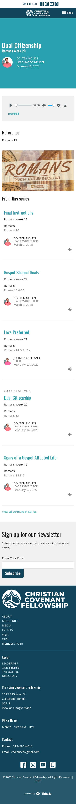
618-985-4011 (29, 4)
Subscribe (13, 573)
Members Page (12, 643)
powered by (36, 796)
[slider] (23, 105)
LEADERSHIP (10, 663)
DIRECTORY (9, 676)
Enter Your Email (13, 558)
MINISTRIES (10, 621)
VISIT (5, 634)
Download (13, 113)
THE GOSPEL (10, 671)
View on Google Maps (16, 708)
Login (38, 780)
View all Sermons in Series (19, 511)
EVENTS (7, 630)
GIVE (5, 639)
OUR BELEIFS (10, 667)
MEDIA (6, 625)
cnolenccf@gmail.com (25, 752)
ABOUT (7, 616)
